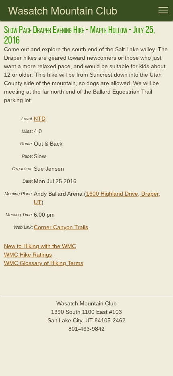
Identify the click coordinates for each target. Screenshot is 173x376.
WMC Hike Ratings (28, 254)
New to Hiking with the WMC (40, 246)
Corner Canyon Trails (61, 227)
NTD (39, 118)
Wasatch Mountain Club (62, 9)
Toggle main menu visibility (163, 9)
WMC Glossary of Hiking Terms (43, 263)
